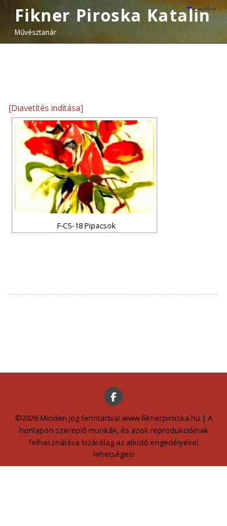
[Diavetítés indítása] (46, 107)
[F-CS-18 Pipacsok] (84, 166)
